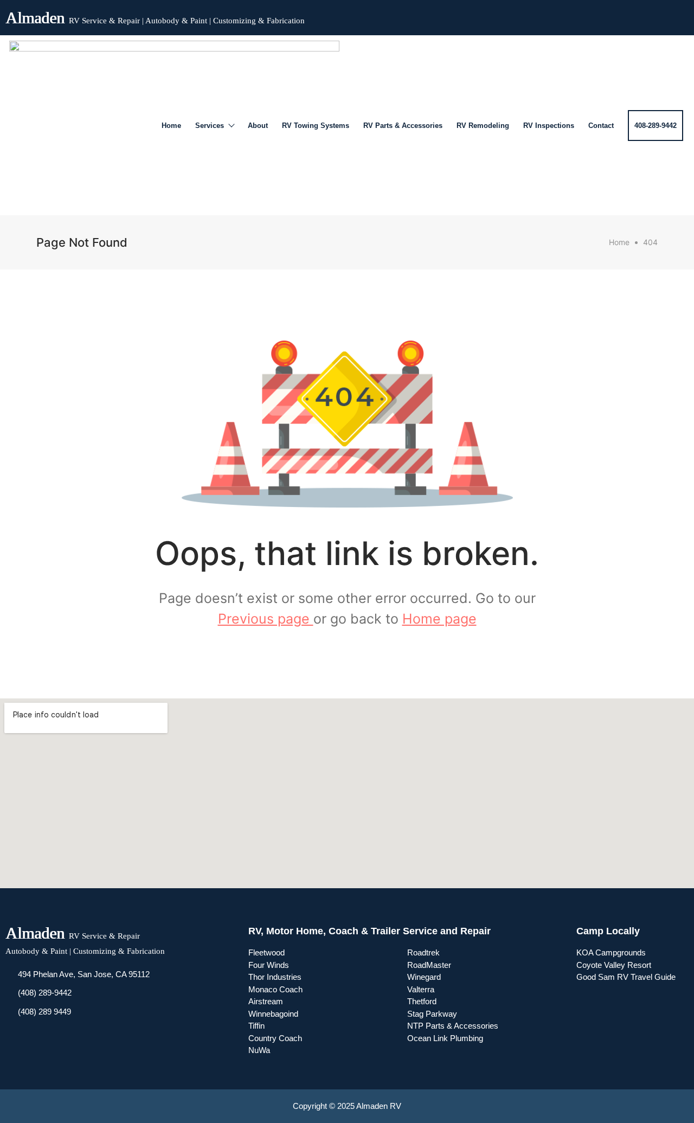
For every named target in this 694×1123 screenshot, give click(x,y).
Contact (601, 125)
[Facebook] (619, 15)
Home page (439, 619)
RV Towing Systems (315, 125)
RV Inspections (548, 125)
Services (209, 125)
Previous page (265, 619)
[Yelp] (658, 15)
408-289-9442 (655, 125)
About (258, 125)
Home (171, 125)
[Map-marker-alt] (677, 15)
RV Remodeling (483, 125)
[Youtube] (638, 15)
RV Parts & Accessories (402, 125)
